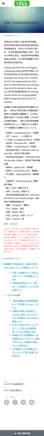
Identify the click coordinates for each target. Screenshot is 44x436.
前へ (5, 381)
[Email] (31, 402)
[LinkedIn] (23, 402)
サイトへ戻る (10, 397)
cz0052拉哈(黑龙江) (13, 390)
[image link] (22, 3)
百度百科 (14, 223)
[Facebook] (6, 402)
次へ (5, 388)
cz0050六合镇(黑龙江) (14, 384)
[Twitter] (15, 402)
